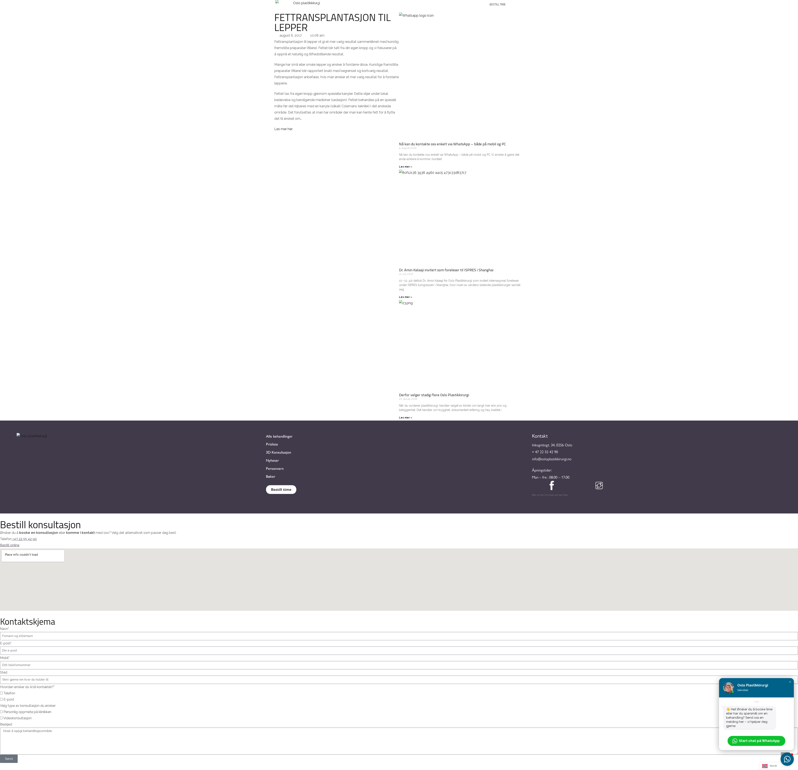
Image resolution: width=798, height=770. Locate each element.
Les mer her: (283, 129)
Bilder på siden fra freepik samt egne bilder (550, 494)
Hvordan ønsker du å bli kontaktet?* (27, 687)
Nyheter (471, 2)
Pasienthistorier (392, 2)
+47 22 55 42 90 (24, 539)
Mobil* (5, 658)
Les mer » (405, 166)
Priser (367, 2)
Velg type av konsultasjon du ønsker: (28, 706)
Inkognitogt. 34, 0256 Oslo (552, 444)
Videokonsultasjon (17, 718)
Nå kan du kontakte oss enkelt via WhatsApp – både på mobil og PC (452, 144)
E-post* (6, 643)
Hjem (320, 2)
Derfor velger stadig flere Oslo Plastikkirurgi (434, 395)
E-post (9, 699)
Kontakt (448, 2)
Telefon (9, 693)
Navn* (4, 629)
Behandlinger (341, 2)
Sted (3, 672)
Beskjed (6, 724)
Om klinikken (421, 2)
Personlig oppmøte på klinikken (27, 712)
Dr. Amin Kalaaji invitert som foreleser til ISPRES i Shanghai (446, 270)
